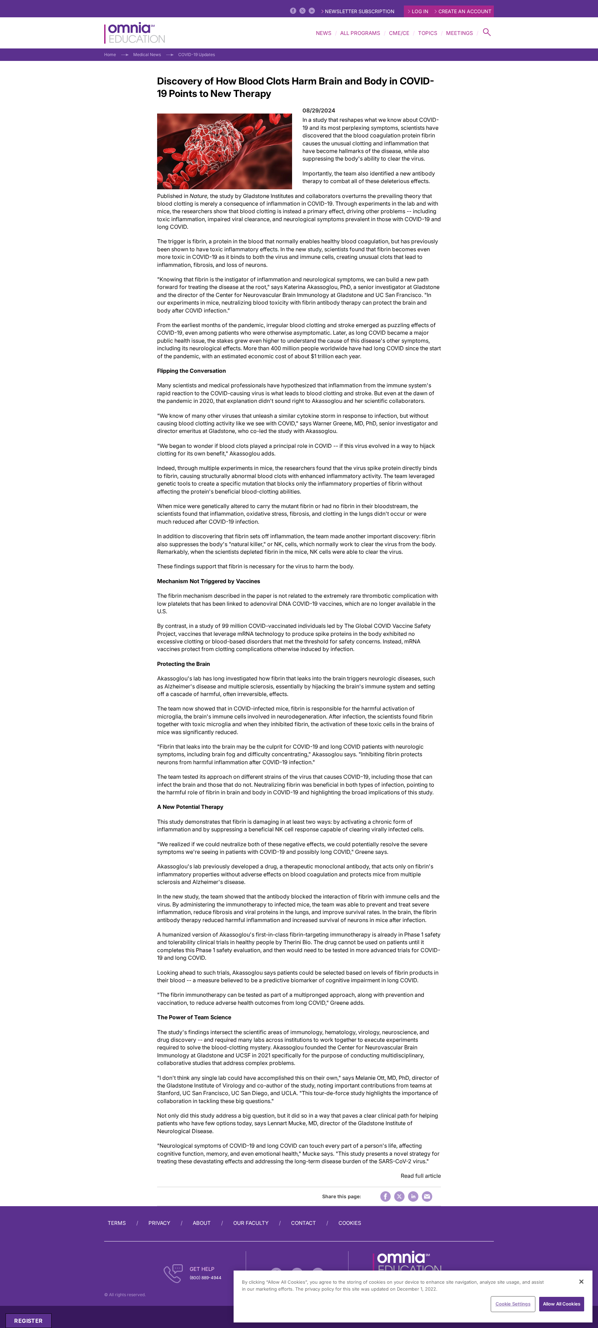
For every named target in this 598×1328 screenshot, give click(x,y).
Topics (427, 33)
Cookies (349, 1223)
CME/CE (399, 33)
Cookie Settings (513, 1304)
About (202, 1223)
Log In (420, 11)
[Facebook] (293, 11)
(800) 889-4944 (205, 1277)
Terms (117, 1223)
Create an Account (464, 11)
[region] (413, 1296)
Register (28, 1320)
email (427, 1196)
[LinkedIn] (312, 11)
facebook (385, 1196)
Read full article (421, 1175)
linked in (413, 1196)
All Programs (360, 33)
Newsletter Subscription (360, 11)
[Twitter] (302, 11)
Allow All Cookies (561, 1304)
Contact (303, 1223)
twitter (399, 1196)
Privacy (159, 1223)
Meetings (459, 33)
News (324, 33)
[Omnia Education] (134, 33)
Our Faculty (251, 1223)
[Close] (581, 1281)
